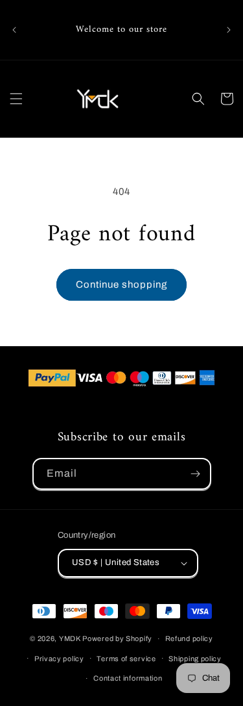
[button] (16, 98)
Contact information (127, 678)
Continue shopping (121, 284)
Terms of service (126, 658)
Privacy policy (59, 658)
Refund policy (189, 638)
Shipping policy (195, 658)
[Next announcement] (228, 30)
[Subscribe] (195, 474)
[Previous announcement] (14, 30)
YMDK (70, 638)
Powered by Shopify (117, 638)
